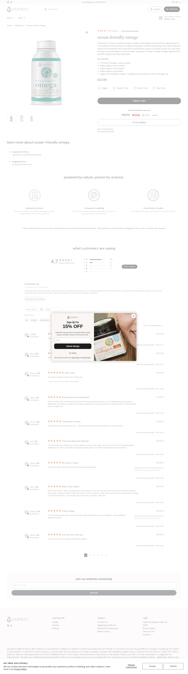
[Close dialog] (134, 316)
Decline (173, 666)
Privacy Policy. (20, 669)
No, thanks (72, 353)
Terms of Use (75, 357)
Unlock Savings (72, 346)
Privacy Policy (86, 357)
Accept (152, 666)
